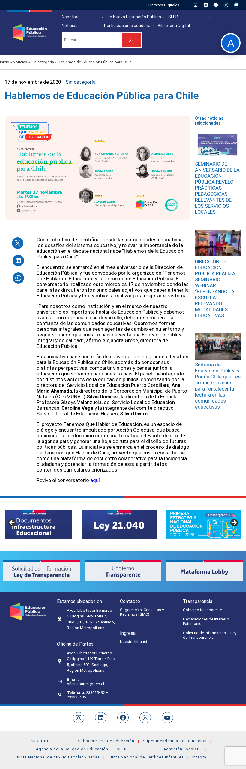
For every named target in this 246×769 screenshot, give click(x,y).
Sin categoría (42, 62)
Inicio (4, 62)
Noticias (20, 62)
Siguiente (233, 523)
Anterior (12, 523)
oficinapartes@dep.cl (85, 684)
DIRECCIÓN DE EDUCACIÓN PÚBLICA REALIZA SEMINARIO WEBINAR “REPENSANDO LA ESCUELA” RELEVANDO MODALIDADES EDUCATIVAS (215, 288)
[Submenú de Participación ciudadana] (153, 25)
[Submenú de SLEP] (209, 17)
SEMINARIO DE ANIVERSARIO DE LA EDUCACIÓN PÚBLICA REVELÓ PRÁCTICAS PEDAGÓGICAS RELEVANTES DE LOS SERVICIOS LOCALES (217, 188)
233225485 (76, 697)
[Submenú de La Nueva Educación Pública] (163, 17)
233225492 (96, 692)
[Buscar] (131, 40)
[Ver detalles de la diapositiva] (119, 524)
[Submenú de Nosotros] (102, 17)
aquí (95, 480)
